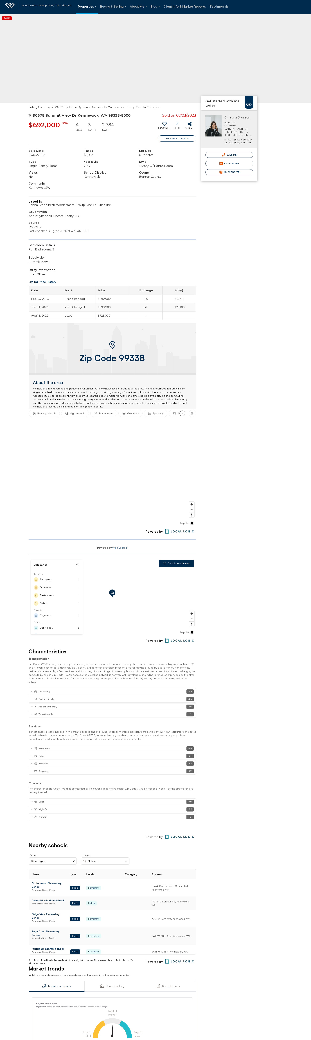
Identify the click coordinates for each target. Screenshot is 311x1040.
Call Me (231, 155)
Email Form (231, 163)
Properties (88, 9)
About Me (139, 9)
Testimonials (219, 6)
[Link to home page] (10, 7)
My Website (231, 172)
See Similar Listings (177, 138)
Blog (155, 9)
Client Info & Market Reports (184, 6)
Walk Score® (120, 547)
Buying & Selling (114, 9)
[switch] (164, 127)
